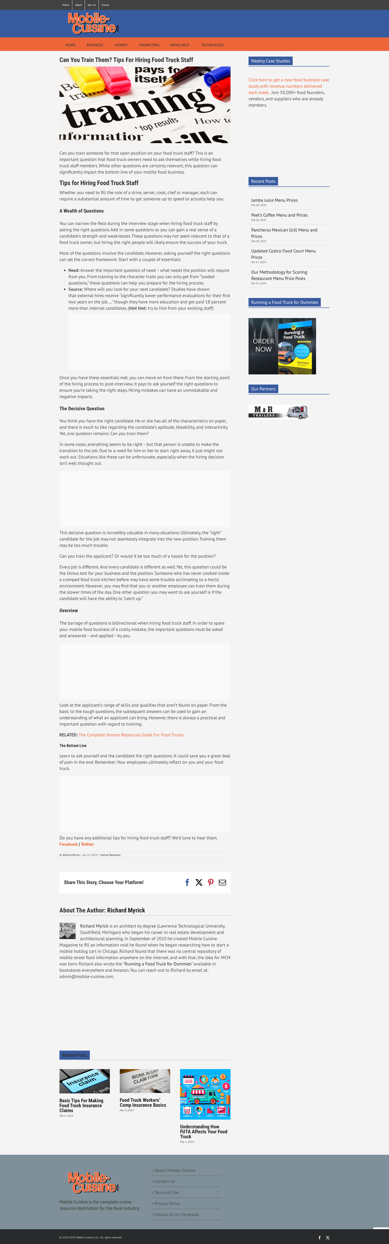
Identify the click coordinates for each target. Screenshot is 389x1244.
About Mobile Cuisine (174, 1170)
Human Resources (110, 855)
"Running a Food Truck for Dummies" (157, 964)
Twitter (87, 844)
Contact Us (164, 1181)
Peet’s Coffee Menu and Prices (279, 215)
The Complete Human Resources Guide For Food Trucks (131, 735)
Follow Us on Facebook (176, 1214)
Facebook (68, 844)
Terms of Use (166, 1192)
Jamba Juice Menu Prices (275, 200)
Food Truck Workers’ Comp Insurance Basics (143, 1102)
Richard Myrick (71, 855)
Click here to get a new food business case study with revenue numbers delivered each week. (289, 86)
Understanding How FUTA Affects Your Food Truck (203, 1131)
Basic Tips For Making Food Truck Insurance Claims (81, 1105)
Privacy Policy (167, 1203)
